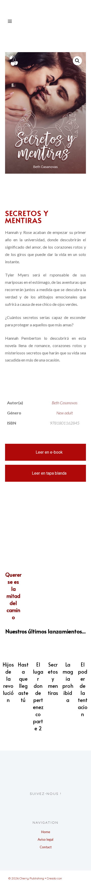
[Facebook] (39, 804)
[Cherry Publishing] (42, 8)
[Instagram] (49, 804)
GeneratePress (73, 878)
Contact (46, 847)
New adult (64, 412)
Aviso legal (45, 839)
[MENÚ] (9, 21)
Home (45, 832)
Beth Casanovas (64, 402)
